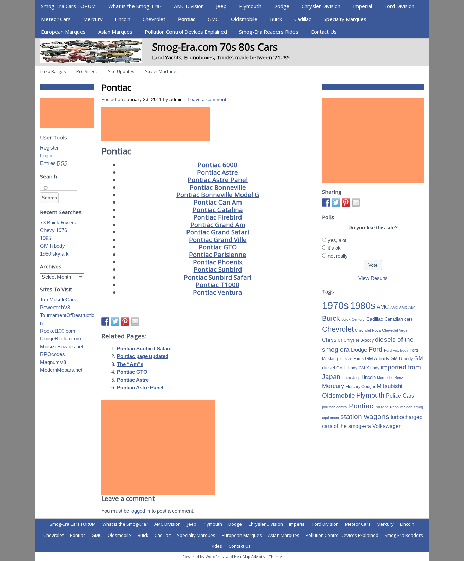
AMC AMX (398, 307)
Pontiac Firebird (217, 217)
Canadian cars (399, 319)
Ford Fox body (396, 350)
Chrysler (332, 340)
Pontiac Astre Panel (218, 179)
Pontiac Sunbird (218, 269)
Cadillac (302, 19)
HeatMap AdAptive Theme (258, 556)
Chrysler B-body (359, 340)
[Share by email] (135, 321)
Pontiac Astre (217, 172)
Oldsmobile (244, 19)
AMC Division (189, 6)
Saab (408, 407)
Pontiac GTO (218, 247)
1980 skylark (54, 254)
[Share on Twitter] (115, 321)
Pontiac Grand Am (217, 224)
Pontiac (186, 19)
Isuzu (346, 377)
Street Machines (162, 71)
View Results (373, 278)
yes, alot (337, 240)
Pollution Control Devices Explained (186, 31)
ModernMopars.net (61, 370)
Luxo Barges (53, 71)
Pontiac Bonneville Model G (217, 194)
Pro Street (86, 71)
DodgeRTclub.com (60, 338)
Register (49, 148)
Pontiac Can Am (218, 202)
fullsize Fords (351, 358)
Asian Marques (115, 31)
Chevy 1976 (53, 230)
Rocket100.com (57, 331)
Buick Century (353, 319)
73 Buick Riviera (58, 222)
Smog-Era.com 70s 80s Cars (215, 46)
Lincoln (122, 19)
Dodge (281, 6)
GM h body (52, 246)
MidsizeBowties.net (61, 346)
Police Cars (400, 395)
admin (176, 99)
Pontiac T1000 (217, 284)
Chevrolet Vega (394, 330)
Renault (396, 407)
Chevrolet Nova (368, 330)
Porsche (382, 407)
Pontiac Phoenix (218, 262)
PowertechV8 (55, 307)
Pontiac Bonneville (218, 187)
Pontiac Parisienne (217, 254)
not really (338, 256)
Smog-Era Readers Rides (268, 31)
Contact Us (324, 31)
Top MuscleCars (58, 299)
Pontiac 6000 (217, 164)
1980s (362, 305)
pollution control (334, 407)
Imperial (362, 6)
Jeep (221, 6)
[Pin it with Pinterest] (125, 321)
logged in (140, 511)
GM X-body (369, 368)
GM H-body (346, 368)
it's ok (334, 248)
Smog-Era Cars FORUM (68, 6)
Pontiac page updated (142, 356)
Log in (46, 155)
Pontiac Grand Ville (218, 239)
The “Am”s (130, 364)
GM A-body (377, 358)
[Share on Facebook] (105, 321)
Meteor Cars (56, 19)
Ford (375, 349)
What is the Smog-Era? (135, 6)
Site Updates (121, 71)
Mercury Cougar (360, 386)
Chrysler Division (321, 6)
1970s (335, 305)
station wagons (364, 417)
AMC (383, 307)
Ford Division (399, 6)
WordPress (215, 556)
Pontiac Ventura (217, 292)
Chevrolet (154, 19)
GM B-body (402, 358)
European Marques (63, 31)
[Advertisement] (155, 124)
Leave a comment (207, 99)
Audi (412, 307)
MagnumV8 (53, 362)
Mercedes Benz (390, 377)
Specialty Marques (345, 19)
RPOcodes (52, 354)
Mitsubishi (390, 386)
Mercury (93, 19)
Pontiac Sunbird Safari (217, 277)
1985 (45, 238)
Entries (54, 163)
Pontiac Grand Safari (217, 232)
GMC (213, 19)
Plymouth (250, 6)
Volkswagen (387, 426)
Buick (276, 19)
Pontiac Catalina (218, 209)
